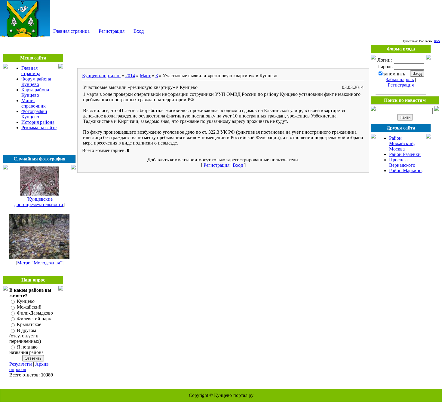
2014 (130, 75)
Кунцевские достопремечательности (38, 201)
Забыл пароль (400, 79)
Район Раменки (405, 154)
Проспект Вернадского (402, 162)
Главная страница (71, 31)
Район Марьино (405, 170)
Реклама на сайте (39, 127)
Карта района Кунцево (35, 92)
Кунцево (26, 301)
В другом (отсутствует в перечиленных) (25, 336)
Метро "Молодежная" (39, 262)
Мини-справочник (33, 103)
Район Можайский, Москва (402, 143)
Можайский (29, 307)
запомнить (394, 73)
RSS (437, 41)
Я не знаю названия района (26, 349)
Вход (139, 31)
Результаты (20, 364)
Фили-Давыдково (35, 312)
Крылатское (29, 324)
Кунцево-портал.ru (101, 75)
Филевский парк (34, 318)
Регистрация (111, 31)
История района (37, 122)
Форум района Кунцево (36, 81)
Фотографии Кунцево (34, 114)
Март (145, 75)
